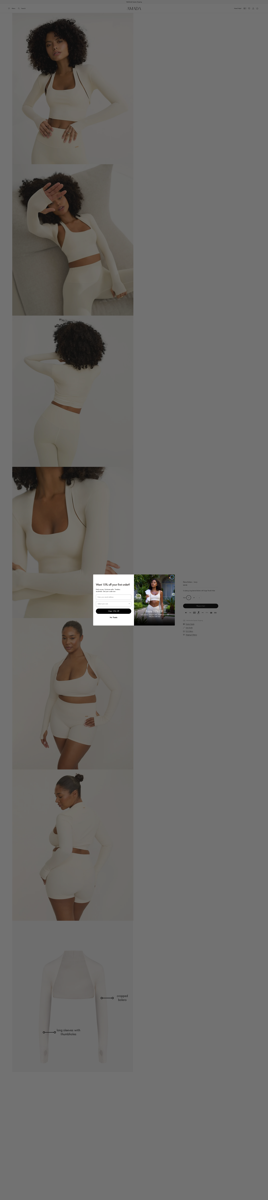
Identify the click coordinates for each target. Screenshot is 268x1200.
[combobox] (113, 603)
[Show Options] (129, 603)
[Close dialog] (172, 577)
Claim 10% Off (113, 611)
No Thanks (113, 617)
